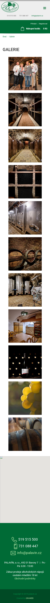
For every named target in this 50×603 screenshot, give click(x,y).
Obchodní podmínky (25, 578)
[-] (25, 74)
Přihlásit (34, 24)
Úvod (4, 37)
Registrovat (43, 24)
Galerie (12, 37)
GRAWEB (29, 598)
